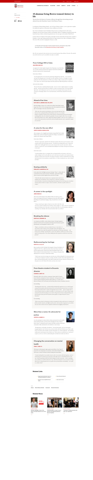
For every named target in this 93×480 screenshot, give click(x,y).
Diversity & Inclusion (55, 387)
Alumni (32, 387)
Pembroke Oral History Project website (55, 47)
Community (47, 387)
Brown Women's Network (39, 387)
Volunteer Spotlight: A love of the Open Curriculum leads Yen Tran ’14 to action (38, 411)
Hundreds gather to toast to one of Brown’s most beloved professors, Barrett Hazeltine (54, 411)
